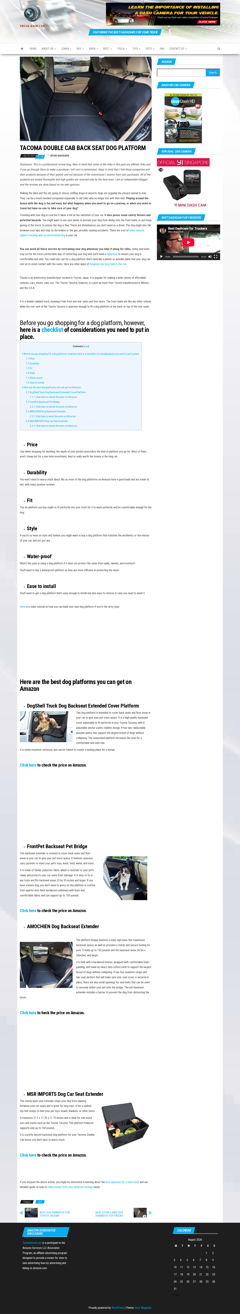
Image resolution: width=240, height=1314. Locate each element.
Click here (28, 765)
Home (33, 48)
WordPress (118, 1307)
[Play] (161, 256)
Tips (135, 48)
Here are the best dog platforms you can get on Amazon (51, 387)
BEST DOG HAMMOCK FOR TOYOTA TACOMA (54, 1214)
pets (149, 48)
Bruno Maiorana (59, 155)
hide (86, 346)
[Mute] (210, 256)
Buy (79, 48)
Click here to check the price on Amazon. (53, 397)
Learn (65, 48)
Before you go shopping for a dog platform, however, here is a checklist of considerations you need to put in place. (81, 353)
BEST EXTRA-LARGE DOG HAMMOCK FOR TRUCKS (109, 1214)
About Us (48, 48)
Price (30, 358)
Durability (32, 363)
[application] (188, 242)
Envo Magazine (143, 1307)
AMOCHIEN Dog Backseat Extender (46, 411)
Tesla (121, 48)
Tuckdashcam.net (32, 1242)
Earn (92, 48)
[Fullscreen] (215, 256)
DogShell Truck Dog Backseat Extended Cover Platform (56, 392)
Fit (29, 368)
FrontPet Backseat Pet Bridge (43, 402)
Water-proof (34, 377)
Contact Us (177, 48)
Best (106, 48)
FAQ (162, 48)
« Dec (176, 1294)
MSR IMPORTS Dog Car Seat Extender (47, 421)
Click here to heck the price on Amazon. (53, 416)
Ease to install (35, 382)
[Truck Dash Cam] (22, 49)
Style (30, 373)
